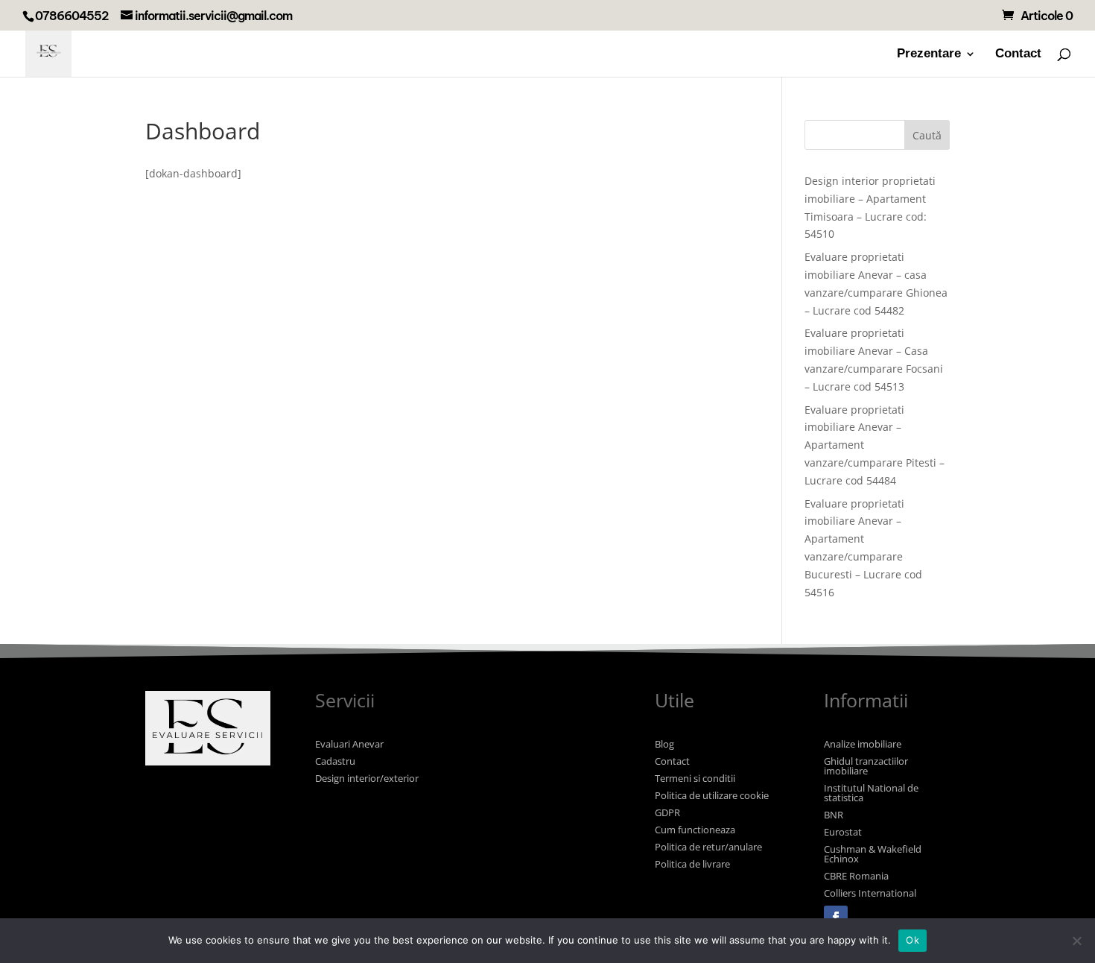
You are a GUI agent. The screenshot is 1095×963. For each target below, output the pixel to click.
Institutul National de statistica (871, 792)
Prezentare (929, 54)
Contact (1018, 54)
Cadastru (335, 761)
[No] (1076, 940)
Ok (912, 940)
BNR (833, 814)
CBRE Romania (856, 876)
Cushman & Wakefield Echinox (872, 853)
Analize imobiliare (862, 744)
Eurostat (843, 832)
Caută (927, 135)
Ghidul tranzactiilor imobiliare (866, 765)
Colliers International (870, 893)
